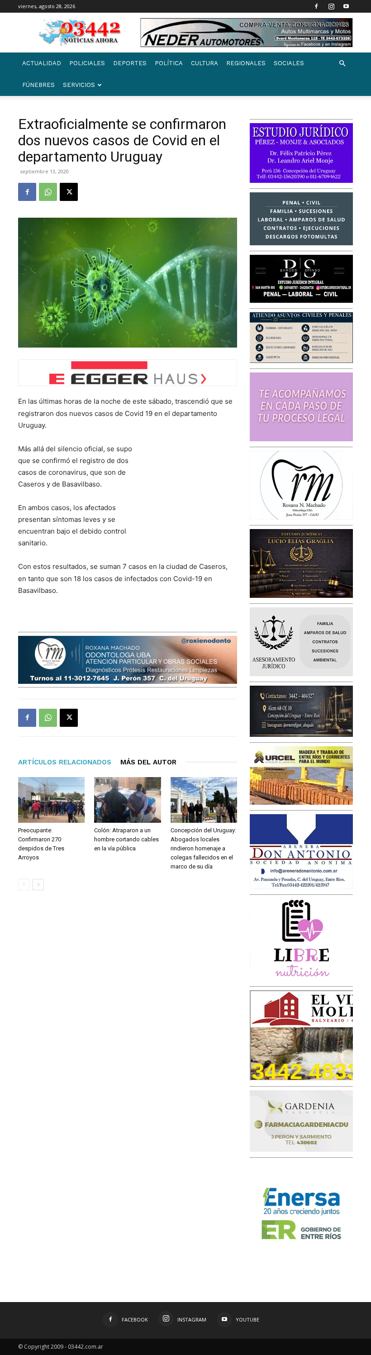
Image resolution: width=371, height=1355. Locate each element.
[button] (342, 63)
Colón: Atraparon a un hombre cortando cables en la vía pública (126, 839)
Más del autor (148, 762)
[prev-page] (23, 884)
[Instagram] (331, 6)
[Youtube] (346, 6)
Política (169, 63)
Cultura (204, 63)
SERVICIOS (79, 84)
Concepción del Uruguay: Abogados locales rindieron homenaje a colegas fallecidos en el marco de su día (203, 848)
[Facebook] (316, 6)
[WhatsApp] (48, 192)
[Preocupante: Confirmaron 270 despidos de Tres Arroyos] (51, 800)
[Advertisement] (192, 491)
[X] (69, 192)
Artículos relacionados (64, 762)
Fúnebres (38, 84)
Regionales (246, 63)
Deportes (130, 63)
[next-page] (38, 884)
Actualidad (41, 63)
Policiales (87, 63)
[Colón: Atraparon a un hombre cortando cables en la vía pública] (127, 800)
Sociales (289, 63)
